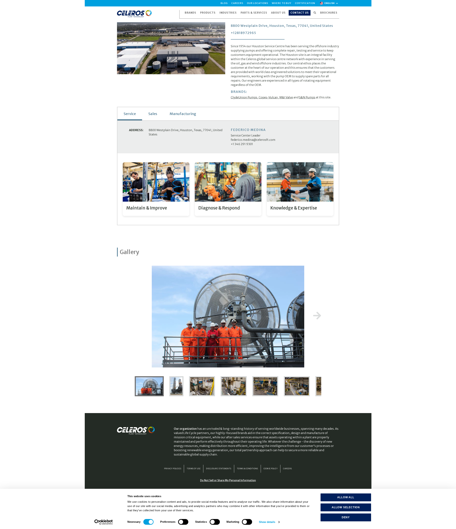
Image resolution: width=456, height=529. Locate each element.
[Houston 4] (297, 386)
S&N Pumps (307, 97)
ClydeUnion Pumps (244, 97)
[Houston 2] (234, 386)
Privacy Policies (172, 468)
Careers (287, 468)
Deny (346, 517)
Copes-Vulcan (268, 97)
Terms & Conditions (247, 468)
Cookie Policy (271, 468)
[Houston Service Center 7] (177, 386)
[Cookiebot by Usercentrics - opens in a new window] (103, 522)
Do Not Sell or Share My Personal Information (228, 480)
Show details (267, 521)
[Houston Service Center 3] (151, 386)
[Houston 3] (265, 386)
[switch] (183, 522)
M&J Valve (286, 97)
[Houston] (202, 386)
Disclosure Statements (218, 468)
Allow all (345, 497)
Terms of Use (193, 468)
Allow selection (346, 507)
